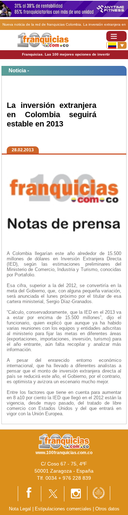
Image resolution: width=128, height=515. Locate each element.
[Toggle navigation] (116, 36)
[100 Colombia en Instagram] (75, 493)
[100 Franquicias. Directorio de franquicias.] (43, 39)
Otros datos (107, 508)
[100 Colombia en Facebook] (29, 493)
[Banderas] (116, 45)
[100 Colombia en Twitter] (52, 493)
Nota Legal (20, 508)
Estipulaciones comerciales (64, 508)
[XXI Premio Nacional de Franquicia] (99, 492)
